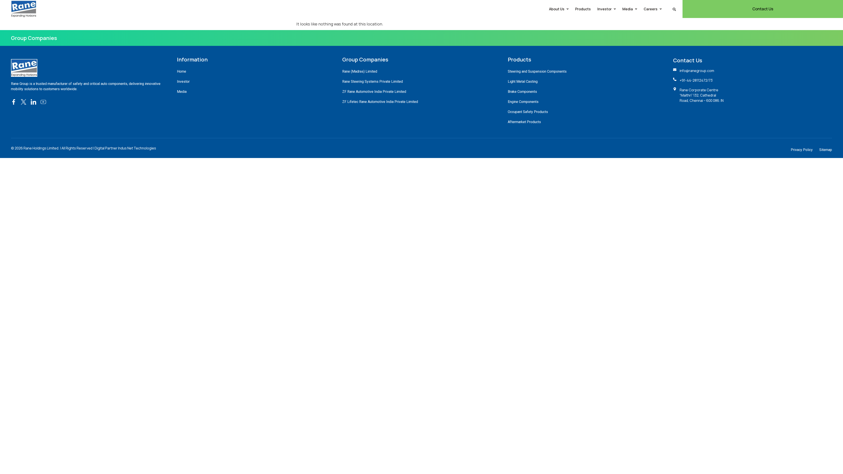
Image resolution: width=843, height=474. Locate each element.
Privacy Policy (802, 150)
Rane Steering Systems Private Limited (372, 81)
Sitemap (825, 150)
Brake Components (522, 92)
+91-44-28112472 (693, 80)
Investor (604, 9)
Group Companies (34, 37)
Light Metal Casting (523, 81)
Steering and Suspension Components (537, 71)
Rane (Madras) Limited (359, 71)
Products (583, 9)
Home (181, 71)
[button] (559, 9)
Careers (650, 9)
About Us (556, 9)
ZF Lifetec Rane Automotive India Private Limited (380, 102)
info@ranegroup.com (697, 70)
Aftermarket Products (524, 122)
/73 (710, 80)
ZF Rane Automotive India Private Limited (374, 92)
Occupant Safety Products (528, 112)
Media (627, 9)
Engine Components (523, 102)
